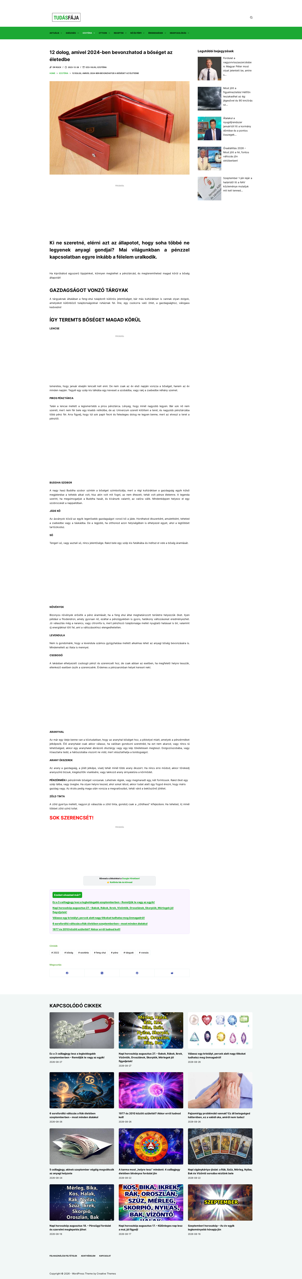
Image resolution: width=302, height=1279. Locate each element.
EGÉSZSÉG (71, 33)
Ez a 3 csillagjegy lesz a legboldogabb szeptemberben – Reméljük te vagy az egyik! (104, 902)
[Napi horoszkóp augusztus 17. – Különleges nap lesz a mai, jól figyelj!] (151, 1202)
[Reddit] (172, 973)
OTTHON (103, 33)
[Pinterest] (137, 973)
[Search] (251, 17)
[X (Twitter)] (102, 973)
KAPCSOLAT (105, 1256)
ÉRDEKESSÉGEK (155, 33)
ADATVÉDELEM (88, 1256)
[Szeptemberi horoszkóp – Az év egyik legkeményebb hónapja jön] (220, 1202)
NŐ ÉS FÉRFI (136, 33)
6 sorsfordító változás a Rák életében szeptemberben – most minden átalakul (100, 923)
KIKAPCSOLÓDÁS (178, 33)
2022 (55, 952)
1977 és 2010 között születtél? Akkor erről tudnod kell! (86, 929)
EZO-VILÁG (91, 67)
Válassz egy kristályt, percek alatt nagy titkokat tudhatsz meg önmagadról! (99, 917)
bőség (68, 952)
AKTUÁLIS (54, 33)
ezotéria (83, 952)
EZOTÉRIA (87, 33)
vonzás (144, 952)
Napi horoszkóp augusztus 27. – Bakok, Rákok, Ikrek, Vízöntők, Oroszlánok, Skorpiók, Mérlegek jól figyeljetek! (151, 1057)
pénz (114, 952)
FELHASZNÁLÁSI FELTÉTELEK (63, 1256)
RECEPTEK (119, 33)
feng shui (100, 952)
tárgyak (129, 952)
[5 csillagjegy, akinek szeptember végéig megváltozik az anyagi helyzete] (82, 1146)
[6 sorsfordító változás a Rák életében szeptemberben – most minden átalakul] (82, 1090)
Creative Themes (106, 1273)
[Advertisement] (120, 210)
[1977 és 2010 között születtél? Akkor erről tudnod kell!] (151, 1090)
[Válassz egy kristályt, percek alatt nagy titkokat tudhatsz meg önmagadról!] (220, 1030)
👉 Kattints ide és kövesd (119, 882)
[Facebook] (67, 973)
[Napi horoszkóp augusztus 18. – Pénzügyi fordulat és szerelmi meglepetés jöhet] (82, 1202)
